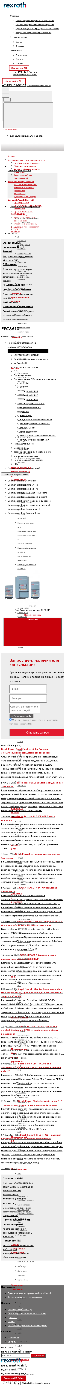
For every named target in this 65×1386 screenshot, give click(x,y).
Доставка (20, 45)
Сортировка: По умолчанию (15, 474)
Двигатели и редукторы (25, 196)
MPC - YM (20, 1347)
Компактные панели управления (36, 419)
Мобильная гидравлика (25, 165)
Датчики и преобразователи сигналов (20, 297)
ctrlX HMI (24, 383)
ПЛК (16, 199)
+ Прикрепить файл (21, 716)
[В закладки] (27, 566)
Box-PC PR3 (32, 395)
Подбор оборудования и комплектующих (35, 24)
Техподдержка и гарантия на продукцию (35, 20)
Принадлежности (35, 403)
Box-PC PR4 (32, 399)
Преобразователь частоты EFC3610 (32, 610)
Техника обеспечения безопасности (18, 1248)
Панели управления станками (35, 423)
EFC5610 (22, 1368)
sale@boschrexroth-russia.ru (25, 74)
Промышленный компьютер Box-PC (38, 435)
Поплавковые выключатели (24, 329)
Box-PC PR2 (32, 391)
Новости (19, 63)
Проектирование (21, 202)
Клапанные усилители (23, 614)
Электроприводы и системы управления (28, 351)
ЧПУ (16, 229)
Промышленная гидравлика (27, 162)
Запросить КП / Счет (14, 1378)
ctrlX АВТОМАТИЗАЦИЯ (25, 184)
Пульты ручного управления (34, 439)
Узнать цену (32, 619)
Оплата (19, 41)
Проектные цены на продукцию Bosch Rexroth (37, 28)
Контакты (20, 59)
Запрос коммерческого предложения (33, 32)
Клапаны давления (22, 264)
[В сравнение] (27, 541)
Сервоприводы (19, 1168)
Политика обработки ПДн (20, 723)
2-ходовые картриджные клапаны (24, 242)
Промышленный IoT (23, 211)
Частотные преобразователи (27, 226)
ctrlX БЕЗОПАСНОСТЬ (26, 1259)
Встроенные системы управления (24, 189)
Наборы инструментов (24, 1032)
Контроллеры (24, 1204)
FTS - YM (19, 1304)
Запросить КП (19, 68)
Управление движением (25, 223)
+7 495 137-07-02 (25, 72)
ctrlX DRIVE (20, 1175)
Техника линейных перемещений (23, 176)
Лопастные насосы (23, 396)
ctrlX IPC (24, 387)
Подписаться (38, 1355)
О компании (21, 55)
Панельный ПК (27, 427)
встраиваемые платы (30, 407)
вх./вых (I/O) (20, 193)
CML (20, 821)
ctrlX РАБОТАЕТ (23, 1024)
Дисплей (24, 411)
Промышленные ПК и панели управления (35, 379)
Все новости (14, 745)
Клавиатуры (26, 415)
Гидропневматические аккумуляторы (28, 220)
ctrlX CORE (20, 739)
